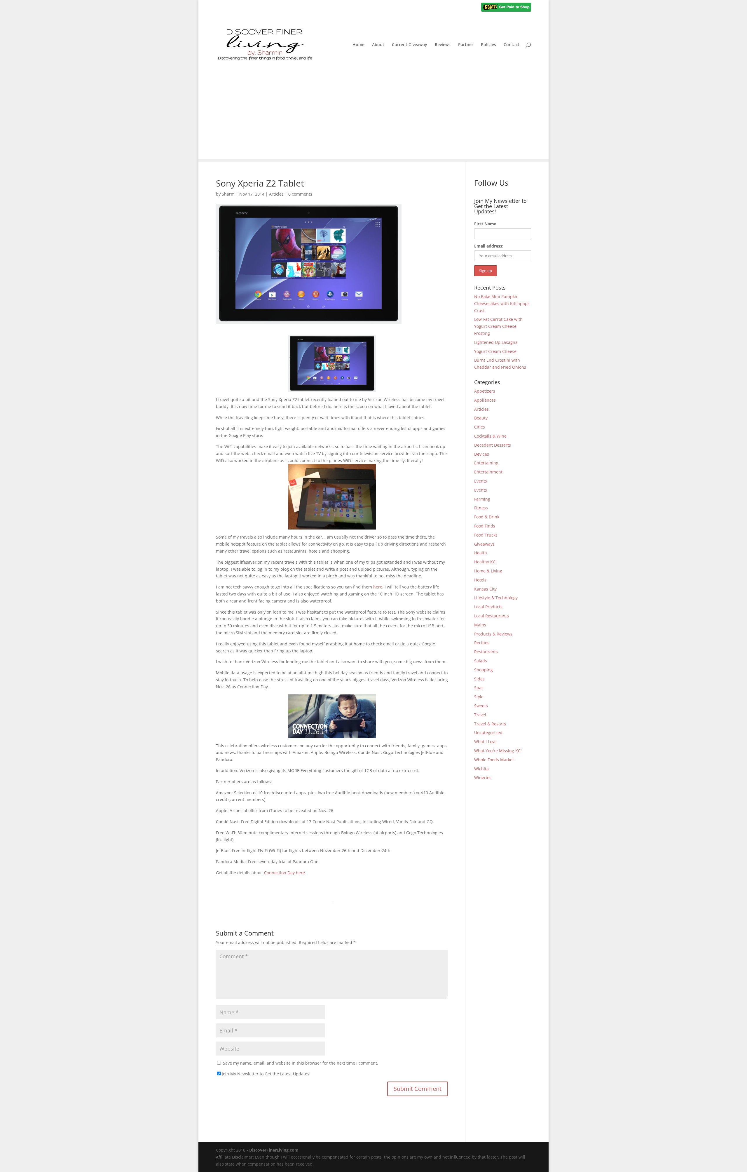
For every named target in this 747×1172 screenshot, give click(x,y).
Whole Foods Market (494, 759)
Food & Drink (486, 517)
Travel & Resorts (490, 724)
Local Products (488, 606)
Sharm (228, 194)
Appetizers (484, 391)
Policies (488, 45)
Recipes (481, 642)
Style (479, 696)
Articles (276, 194)
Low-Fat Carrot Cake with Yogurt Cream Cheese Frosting (498, 326)
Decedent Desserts (492, 445)
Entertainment (488, 472)
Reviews (443, 45)
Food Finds (484, 526)
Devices (481, 454)
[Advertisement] (373, 118)
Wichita (481, 769)
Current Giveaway (409, 45)
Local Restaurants (491, 616)
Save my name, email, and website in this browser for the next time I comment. (300, 1063)
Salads (480, 661)
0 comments (300, 194)
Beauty (481, 418)
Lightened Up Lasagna (496, 342)
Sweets (481, 705)
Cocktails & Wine (490, 436)
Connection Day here (284, 872)
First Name (485, 224)
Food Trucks (486, 535)
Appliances (485, 400)
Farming (482, 499)
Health (480, 552)
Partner (465, 45)
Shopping (483, 670)
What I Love (485, 741)
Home (358, 45)
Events (480, 481)
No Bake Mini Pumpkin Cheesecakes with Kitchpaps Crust (502, 303)
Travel (480, 715)
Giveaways (484, 544)
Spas (479, 687)
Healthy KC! (485, 562)
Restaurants (486, 651)
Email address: (488, 246)
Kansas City (485, 589)
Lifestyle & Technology (496, 597)
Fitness (481, 508)
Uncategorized (488, 732)
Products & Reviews (493, 634)
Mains (480, 625)
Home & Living (488, 571)
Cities (479, 427)
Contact (511, 45)
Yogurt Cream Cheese (495, 351)
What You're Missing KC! (498, 750)
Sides (479, 679)
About (378, 45)
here (377, 587)
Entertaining (486, 463)
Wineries (482, 777)
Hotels (480, 580)
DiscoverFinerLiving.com (274, 1150)
